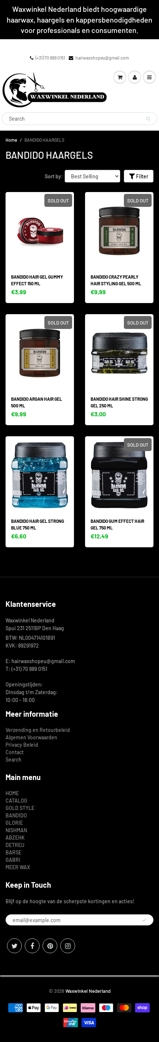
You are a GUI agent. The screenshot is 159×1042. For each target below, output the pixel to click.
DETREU (15, 845)
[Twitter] (14, 945)
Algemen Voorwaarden (31, 737)
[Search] (148, 119)
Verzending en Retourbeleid (38, 730)
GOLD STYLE (20, 808)
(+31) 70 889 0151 (50, 57)
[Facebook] (32, 945)
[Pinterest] (50, 945)
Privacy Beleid (22, 745)
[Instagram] (67, 945)
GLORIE (14, 823)
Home (11, 139)
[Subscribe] (144, 920)
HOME (12, 793)
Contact (15, 752)
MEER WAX (18, 867)
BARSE (13, 852)
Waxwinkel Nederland (88, 991)
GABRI (13, 860)
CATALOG (16, 800)
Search (13, 759)
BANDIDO (16, 815)
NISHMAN (16, 830)
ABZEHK (15, 837)
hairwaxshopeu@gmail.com (102, 57)
